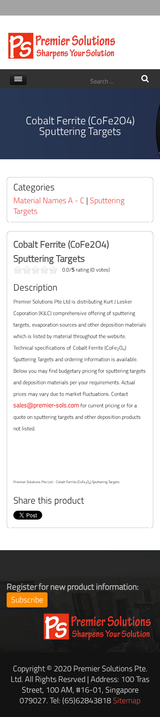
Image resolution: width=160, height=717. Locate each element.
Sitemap (126, 700)
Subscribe (27, 600)
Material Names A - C (48, 200)
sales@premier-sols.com (46, 405)
